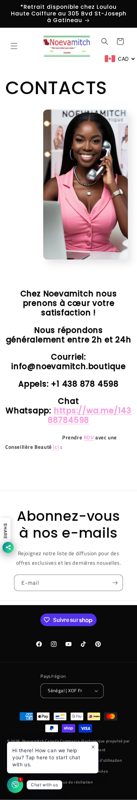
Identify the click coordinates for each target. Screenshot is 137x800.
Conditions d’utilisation (100, 760)
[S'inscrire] (115, 583)
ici (55, 447)
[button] (14, 46)
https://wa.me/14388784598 (89, 415)
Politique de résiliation (72, 782)
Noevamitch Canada (40, 741)
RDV (89, 437)
